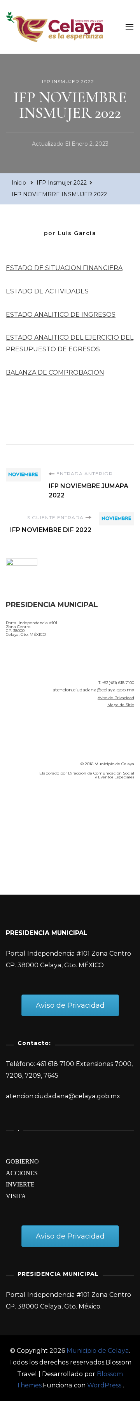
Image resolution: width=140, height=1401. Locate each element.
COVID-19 (23, 830)
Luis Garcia (77, 233)
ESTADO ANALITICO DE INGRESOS (61, 314)
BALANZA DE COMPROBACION (55, 372)
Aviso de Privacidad (116, 697)
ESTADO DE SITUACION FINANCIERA (64, 268)
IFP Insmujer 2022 (68, 81)
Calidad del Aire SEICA (47, 808)
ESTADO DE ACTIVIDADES (47, 291)
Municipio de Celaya (97, 1350)
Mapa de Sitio (120, 704)
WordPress (104, 1385)
